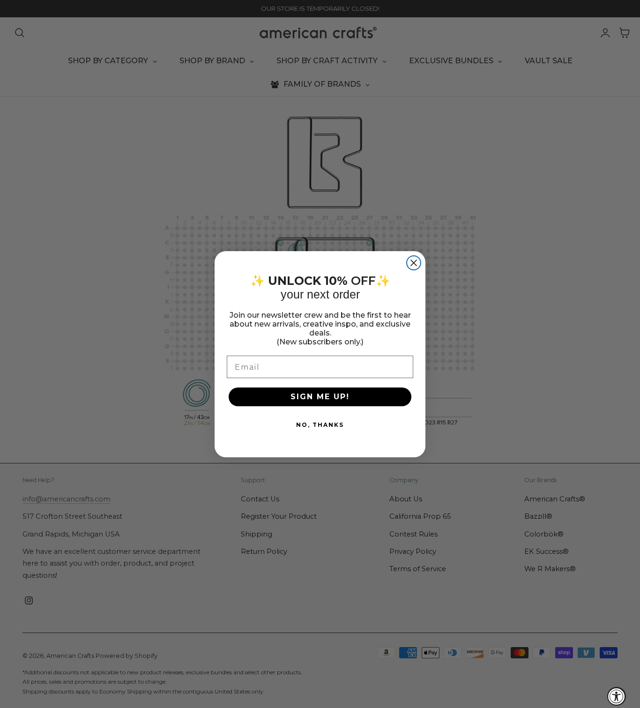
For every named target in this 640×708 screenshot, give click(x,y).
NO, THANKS (320, 424)
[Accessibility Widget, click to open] (616, 696)
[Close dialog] (414, 263)
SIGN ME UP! (320, 396)
